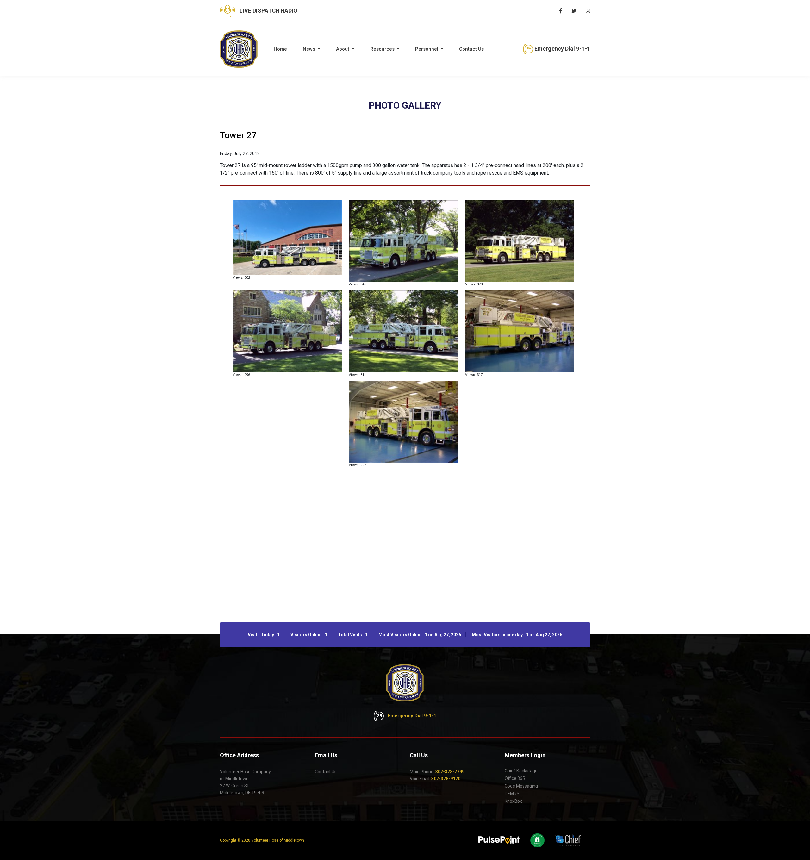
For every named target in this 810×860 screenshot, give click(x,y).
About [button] (343, 49)
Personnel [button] (427, 49)
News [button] (309, 49)
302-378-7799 (449, 771)
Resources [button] (383, 49)
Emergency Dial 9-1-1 (561, 48)
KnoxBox (513, 801)
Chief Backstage (521, 770)
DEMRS (512, 793)
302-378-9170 (445, 778)
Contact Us (471, 49)
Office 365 (515, 778)
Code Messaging (521, 785)
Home (280, 49)
